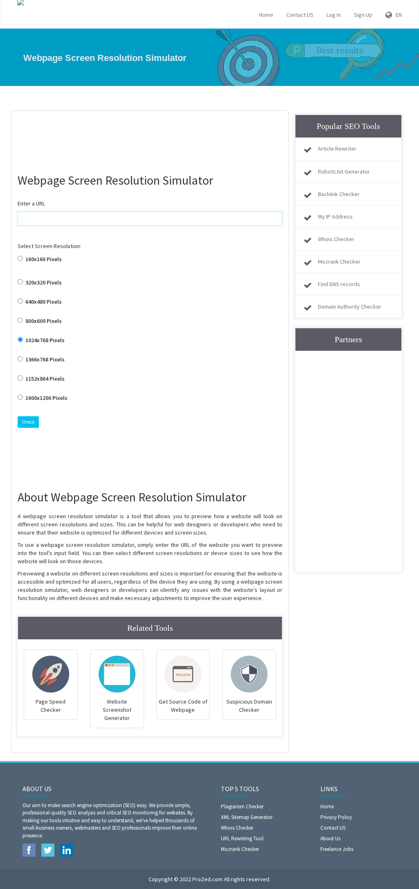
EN (397, 14)
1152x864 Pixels (44, 378)
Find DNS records (339, 284)
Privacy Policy (336, 817)
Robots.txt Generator (344, 171)
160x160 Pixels (43, 259)
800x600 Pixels (43, 321)
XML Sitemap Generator (247, 817)
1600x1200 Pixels (46, 398)
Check (28, 422)
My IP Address (335, 216)
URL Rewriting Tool (242, 838)
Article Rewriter (337, 148)
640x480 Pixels (43, 301)
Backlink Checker (339, 194)
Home (266, 14)
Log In (334, 14)
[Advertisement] (166, 137)
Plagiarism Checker (242, 806)
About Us (330, 838)
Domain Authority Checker (349, 306)
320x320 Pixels (43, 282)
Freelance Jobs (336, 849)
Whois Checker (336, 239)
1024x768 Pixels (44, 340)
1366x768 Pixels (44, 359)
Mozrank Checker (339, 261)
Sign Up (363, 14)
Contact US (299, 14)
